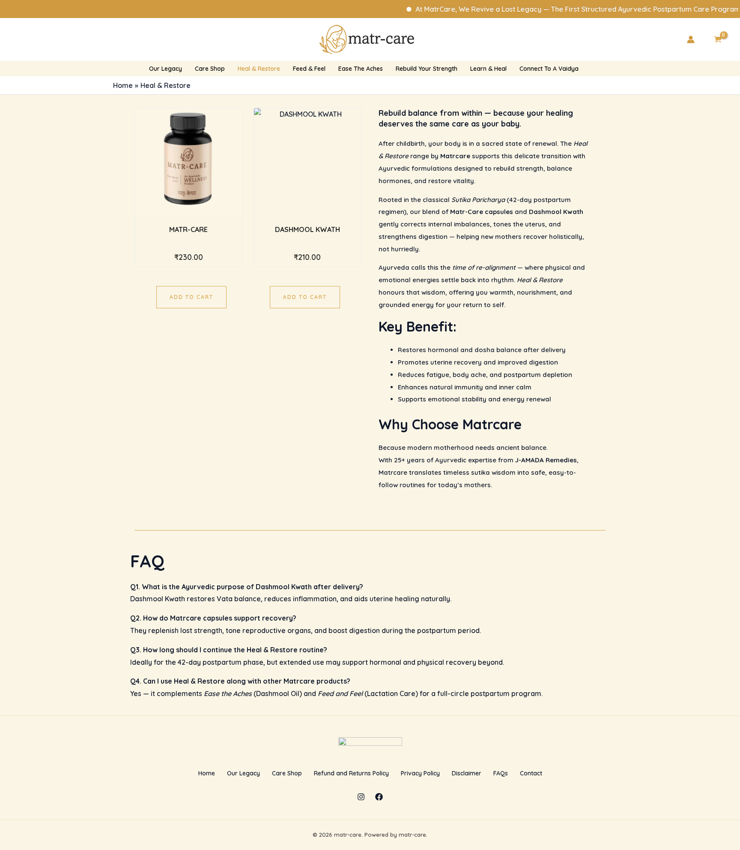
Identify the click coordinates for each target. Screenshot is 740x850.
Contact (531, 773)
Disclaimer (466, 773)
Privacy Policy (420, 773)
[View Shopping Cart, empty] (717, 39)
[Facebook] (379, 797)
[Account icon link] (691, 39)
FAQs (500, 773)
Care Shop (287, 773)
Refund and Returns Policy (351, 773)
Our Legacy (243, 773)
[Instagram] (361, 797)
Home (206, 773)
